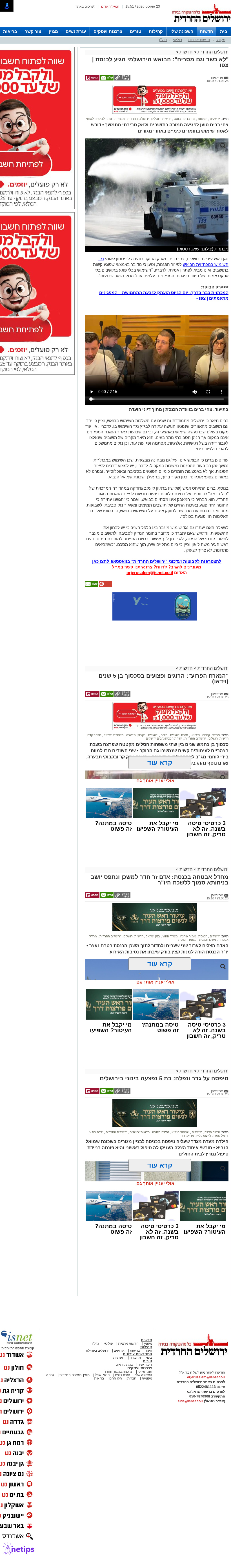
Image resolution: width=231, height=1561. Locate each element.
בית (223, 31)
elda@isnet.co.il (190, 1401)
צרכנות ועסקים (108, 31)
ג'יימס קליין (203, 1135)
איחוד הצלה (212, 1132)
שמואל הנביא (180, 1132)
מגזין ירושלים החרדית (74, 1375)
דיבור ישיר (145, 1365)
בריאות (10, 31)
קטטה (205, 735)
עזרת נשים (76, 31)
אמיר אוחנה (187, 936)
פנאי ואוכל (102, 1375)
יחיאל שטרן (220, 1135)
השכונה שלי (181, 31)
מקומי (220, 40)
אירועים (119, 1350)
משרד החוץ (170, 936)
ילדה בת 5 (95, 1132)
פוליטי (177, 40)
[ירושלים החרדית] (193, 1360)
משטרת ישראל (113, 735)
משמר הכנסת (187, 939)
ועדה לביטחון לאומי (99, 118)
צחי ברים (189, 118)
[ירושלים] (201, 26)
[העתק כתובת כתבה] (122, 79)
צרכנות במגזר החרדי (117, 1372)
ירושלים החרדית (212, 52)
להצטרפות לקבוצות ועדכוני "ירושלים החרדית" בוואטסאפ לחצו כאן (156, 561)
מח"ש (216, 735)
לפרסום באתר (85, 6)
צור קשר (33, 31)
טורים (135, 31)
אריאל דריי (187, 1135)
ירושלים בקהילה (97, 1350)
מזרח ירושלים (178, 735)
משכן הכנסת (207, 939)
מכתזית (119, 118)
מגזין (53, 31)
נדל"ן (163, 40)
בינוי (149, 1358)
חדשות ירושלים (160, 118)
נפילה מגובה (160, 1132)
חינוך (148, 1350)
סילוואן (195, 735)
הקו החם (115, 1378)
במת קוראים (124, 1365)
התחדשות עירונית (137, 1354)
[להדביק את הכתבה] (105, 586)
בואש (177, 118)
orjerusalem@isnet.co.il (149, 572)
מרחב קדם (93, 735)
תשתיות (118, 1358)
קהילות (156, 31)
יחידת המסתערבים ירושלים (164, 738)
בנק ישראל (152, 936)
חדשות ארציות (199, 40)
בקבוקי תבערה (135, 735)
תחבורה (135, 1358)
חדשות (206, 31)
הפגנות (202, 118)
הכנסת (202, 936)
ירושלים (214, 118)
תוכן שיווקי (144, 1372)
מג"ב (164, 735)
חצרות (131, 1378)
